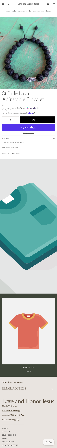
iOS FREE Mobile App (11, 411)
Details (5, 138)
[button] (28, 108)
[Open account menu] (48, 4)
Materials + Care (10, 148)
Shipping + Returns (11, 154)
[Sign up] (52, 388)
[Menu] (3, 4)
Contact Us (36, 11)
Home (8, 11)
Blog (29, 11)
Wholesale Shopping (10, 420)
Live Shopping (22, 11)
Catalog (14, 11)
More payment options (28, 133)
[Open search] (9, 4)
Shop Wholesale (46, 11)
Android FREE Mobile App (13, 415)
